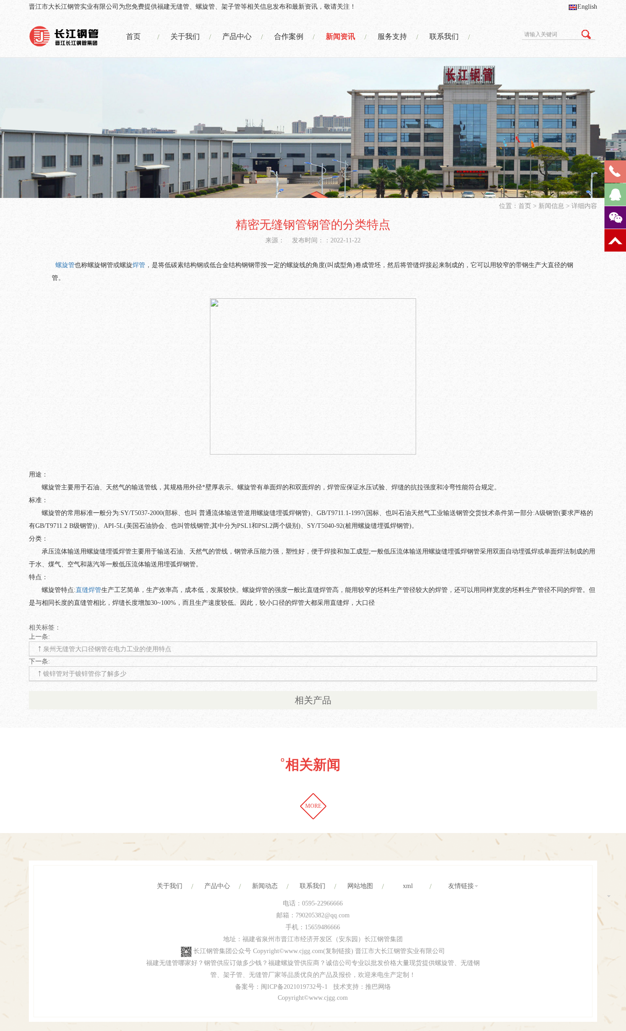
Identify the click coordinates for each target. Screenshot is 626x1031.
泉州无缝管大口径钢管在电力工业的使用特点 (107, 649)
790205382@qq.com (323, 915)
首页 (133, 36)
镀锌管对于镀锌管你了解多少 (84, 673)
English (587, 6)
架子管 (231, 6)
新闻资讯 (340, 36)
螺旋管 (205, 6)
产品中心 (237, 36)
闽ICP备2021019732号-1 (294, 986)
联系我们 (444, 36)
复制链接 (338, 951)
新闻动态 (265, 886)
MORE (313, 806)
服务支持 (392, 36)
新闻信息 (551, 206)
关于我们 (185, 36)
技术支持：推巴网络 (362, 986)
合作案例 (288, 36)
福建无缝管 (173, 6)
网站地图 (360, 886)
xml (408, 886)
